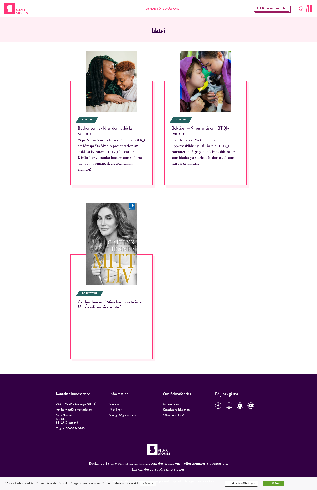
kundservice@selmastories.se (74, 409)
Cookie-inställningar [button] (241, 483)
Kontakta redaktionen (176, 409)
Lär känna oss (171, 404)
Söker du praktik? (174, 415)
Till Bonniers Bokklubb (272, 8)
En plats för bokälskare (162, 9)
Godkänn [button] (274, 483)
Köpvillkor (115, 409)
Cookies (114, 404)
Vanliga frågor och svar (123, 415)
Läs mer (148, 483)
